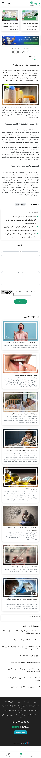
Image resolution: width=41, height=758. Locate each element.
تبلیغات (17, 702)
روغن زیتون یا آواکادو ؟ (30, 489)
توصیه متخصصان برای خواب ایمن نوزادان (24, 414)
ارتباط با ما (26, 702)
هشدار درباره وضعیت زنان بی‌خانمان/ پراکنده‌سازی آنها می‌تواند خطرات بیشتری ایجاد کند (21, 647)
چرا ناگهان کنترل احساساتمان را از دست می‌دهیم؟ (21, 343)
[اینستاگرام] (22, 722)
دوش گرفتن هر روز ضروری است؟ (24, 217)
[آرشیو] (12, 722)
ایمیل (20, 262)
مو (35, 59)
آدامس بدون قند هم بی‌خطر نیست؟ (26, 375)
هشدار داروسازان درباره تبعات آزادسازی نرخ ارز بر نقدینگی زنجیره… (10, 26)
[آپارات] (28, 722)
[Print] (13, 52)
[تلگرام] (25, 722)
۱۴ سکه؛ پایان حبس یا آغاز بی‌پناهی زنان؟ (25, 687)
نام (20, 251)
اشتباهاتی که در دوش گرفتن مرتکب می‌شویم (20, 227)
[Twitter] (22, 52)
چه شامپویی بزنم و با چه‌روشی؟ (26, 65)
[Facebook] (27, 52)
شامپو (23, 204)
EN (9, 3)
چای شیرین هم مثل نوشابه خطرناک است (25, 662)
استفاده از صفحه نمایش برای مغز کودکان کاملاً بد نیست (22, 600)
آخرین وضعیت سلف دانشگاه (29, 656)
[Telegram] (18, 52)
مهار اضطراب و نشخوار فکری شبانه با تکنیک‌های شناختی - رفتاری (22, 529)
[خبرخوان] (16, 722)
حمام (17, 204)
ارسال (20, 302)
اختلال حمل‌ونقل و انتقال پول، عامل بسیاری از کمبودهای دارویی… (30, 26)
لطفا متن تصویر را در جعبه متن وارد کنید (28, 291)
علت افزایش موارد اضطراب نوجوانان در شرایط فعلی (21, 450)
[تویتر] (19, 722)
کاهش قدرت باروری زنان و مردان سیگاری (24, 567)
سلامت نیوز (30, 3)
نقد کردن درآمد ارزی (34, 616)
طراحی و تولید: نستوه (18, 743)
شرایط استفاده (8, 702)
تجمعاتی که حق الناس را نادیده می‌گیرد (26, 640)
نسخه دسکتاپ (20, 732)
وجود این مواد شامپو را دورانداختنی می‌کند (21, 230)
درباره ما (34, 702)
